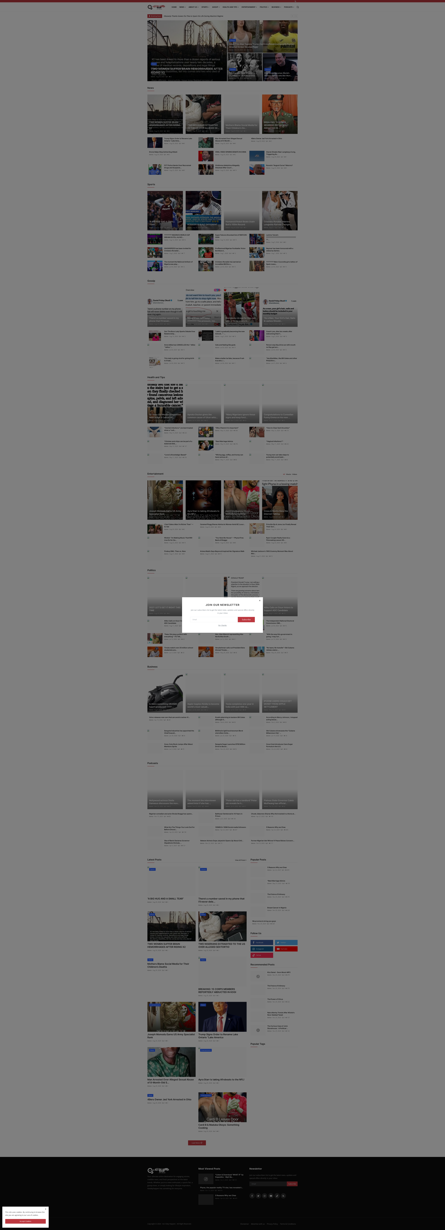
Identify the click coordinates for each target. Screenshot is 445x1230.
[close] (46, 1209)
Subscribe (246, 619)
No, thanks (222, 625)
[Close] (259, 600)
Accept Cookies (25, 1221)
